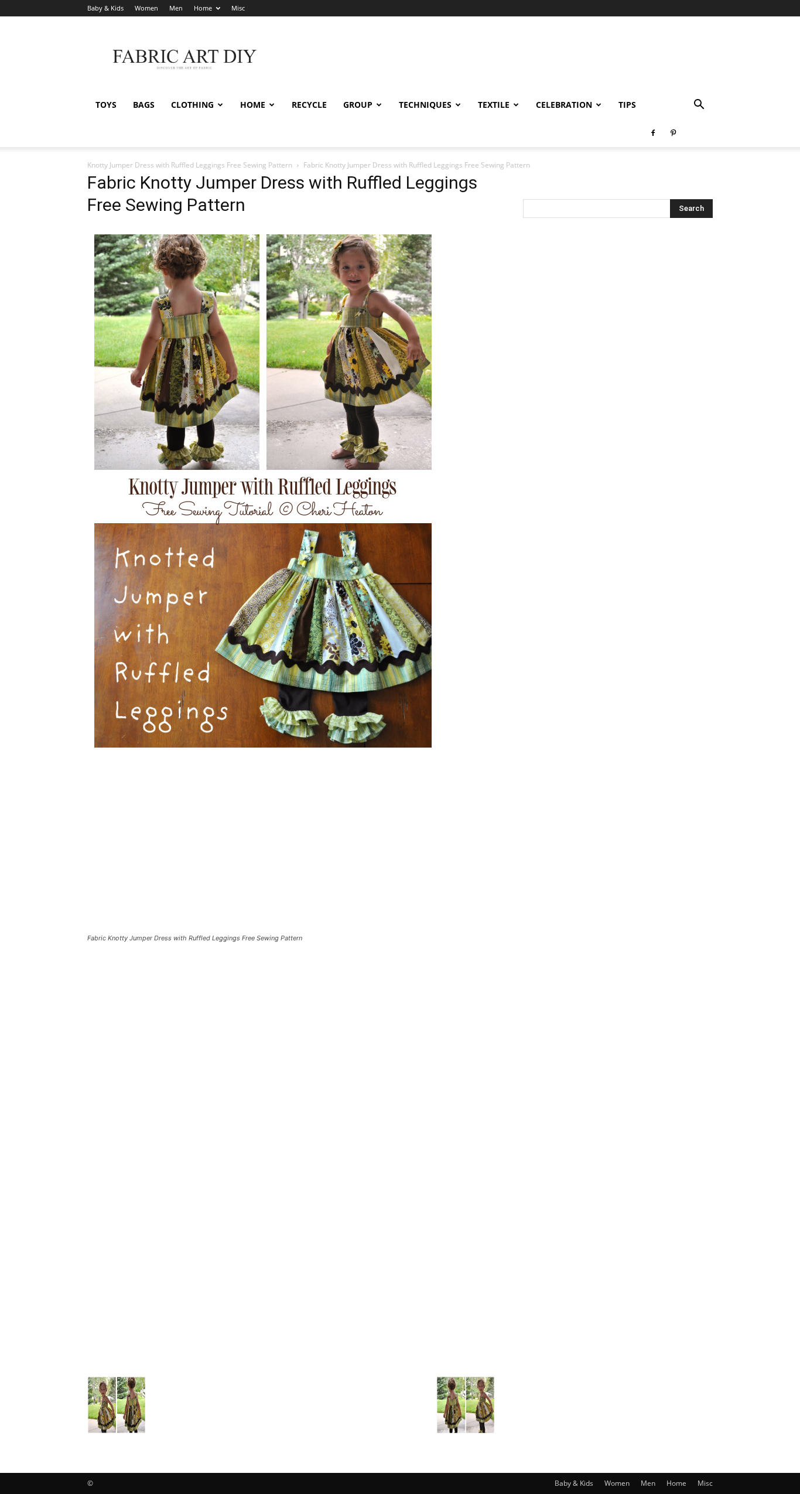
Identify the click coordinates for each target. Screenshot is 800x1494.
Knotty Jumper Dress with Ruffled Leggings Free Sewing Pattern (189, 165)
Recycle (309, 104)
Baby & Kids (105, 8)
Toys (106, 104)
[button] (699, 105)
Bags (144, 104)
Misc (238, 8)
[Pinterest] (673, 133)
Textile (494, 104)
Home (203, 8)
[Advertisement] (499, 59)
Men (176, 8)
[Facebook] (653, 133)
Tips (627, 104)
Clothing (192, 104)
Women (146, 8)
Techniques (425, 104)
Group (357, 104)
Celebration (564, 104)
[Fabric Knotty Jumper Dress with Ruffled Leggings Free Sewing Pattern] (263, 751)
